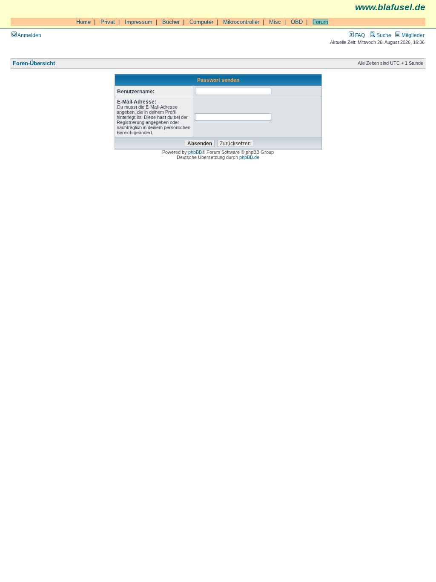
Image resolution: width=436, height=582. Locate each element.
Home (83, 22)
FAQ (359, 35)
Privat (107, 22)
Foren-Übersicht (34, 63)
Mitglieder (412, 35)
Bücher (171, 22)
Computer (201, 22)
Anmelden (29, 35)
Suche (383, 35)
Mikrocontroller (241, 22)
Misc (275, 22)
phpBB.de (249, 157)
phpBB (195, 152)
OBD (297, 22)
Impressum (138, 22)
